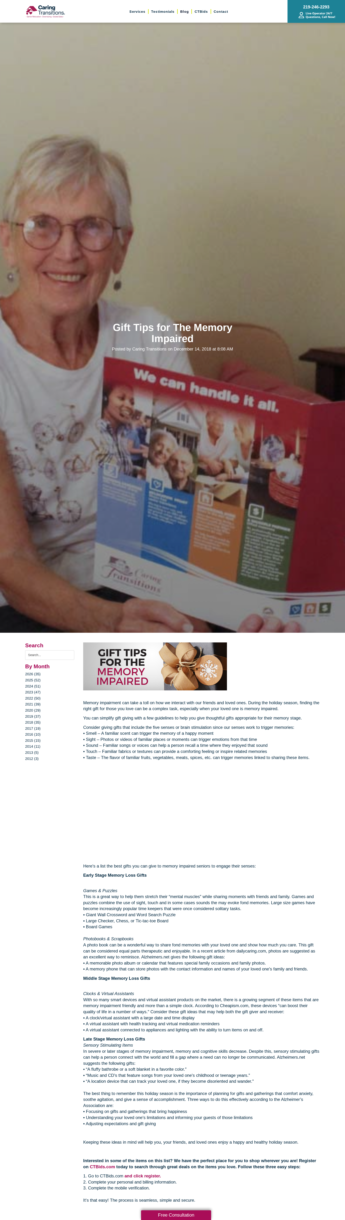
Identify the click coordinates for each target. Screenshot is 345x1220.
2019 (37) (33, 716)
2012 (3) (32, 759)
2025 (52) (33, 680)
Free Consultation (176, 1215)
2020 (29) (33, 710)
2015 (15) (33, 740)
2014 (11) (32, 746)
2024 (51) (33, 686)
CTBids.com (102, 1166)
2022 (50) (33, 698)
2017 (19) (33, 728)
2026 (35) (33, 674)
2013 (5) (32, 753)
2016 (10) (33, 734)
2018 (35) (33, 722)
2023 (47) (33, 692)
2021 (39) (33, 704)
